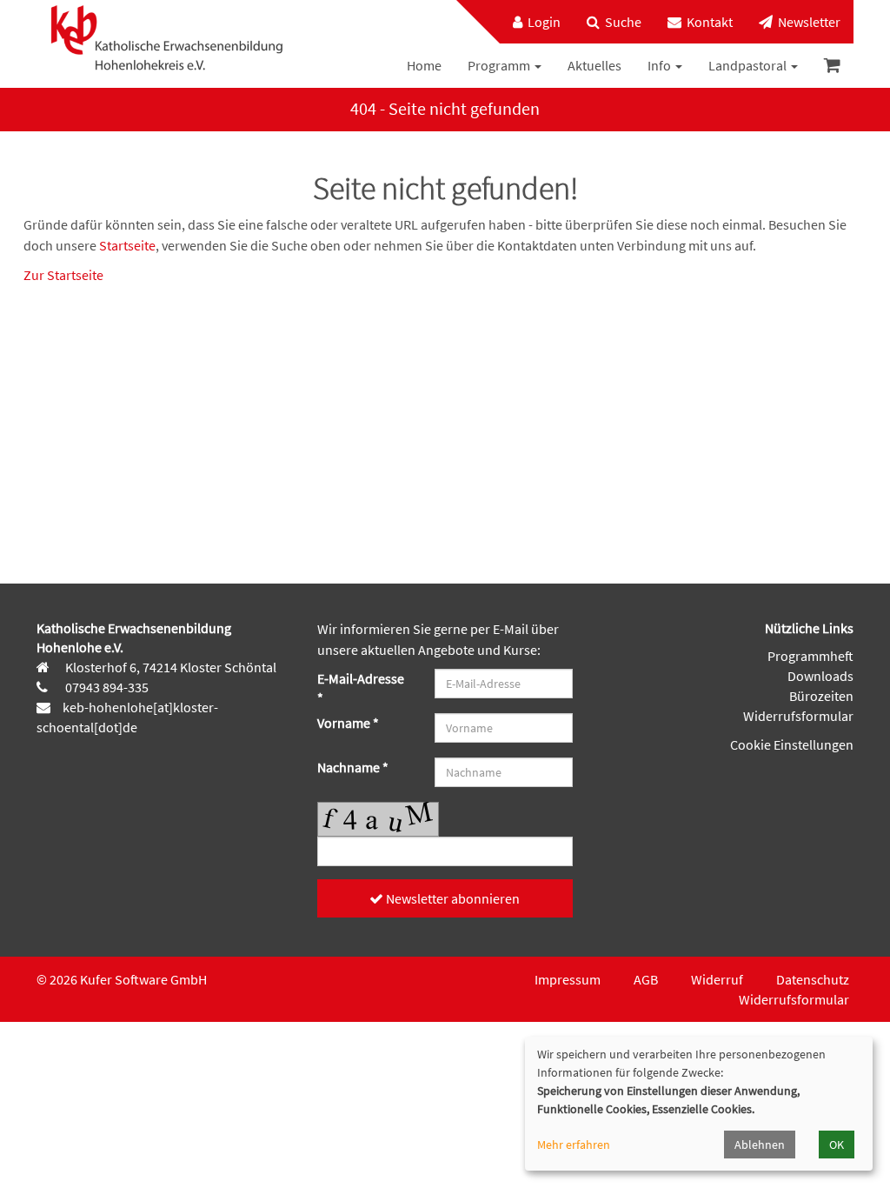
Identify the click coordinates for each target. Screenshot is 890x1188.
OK (836, 1144)
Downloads (820, 675)
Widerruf (717, 979)
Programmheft (810, 655)
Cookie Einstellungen (791, 744)
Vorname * (348, 722)
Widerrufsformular (798, 715)
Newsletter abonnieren (451, 898)
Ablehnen (759, 1144)
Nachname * (353, 767)
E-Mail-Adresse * (360, 688)
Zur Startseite (63, 275)
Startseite (127, 245)
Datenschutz (812, 979)
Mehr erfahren (573, 1144)
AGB (646, 979)
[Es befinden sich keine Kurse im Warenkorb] (832, 65)
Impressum (568, 979)
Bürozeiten (821, 695)
